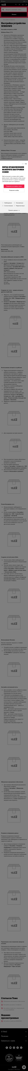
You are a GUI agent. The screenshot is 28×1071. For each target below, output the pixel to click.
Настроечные (19, 202)
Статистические (8, 205)
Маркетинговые (20, 205)
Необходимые (8, 202)
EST (23, 163)
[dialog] (14, 187)
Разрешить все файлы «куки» (14, 186)
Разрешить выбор (14, 190)
